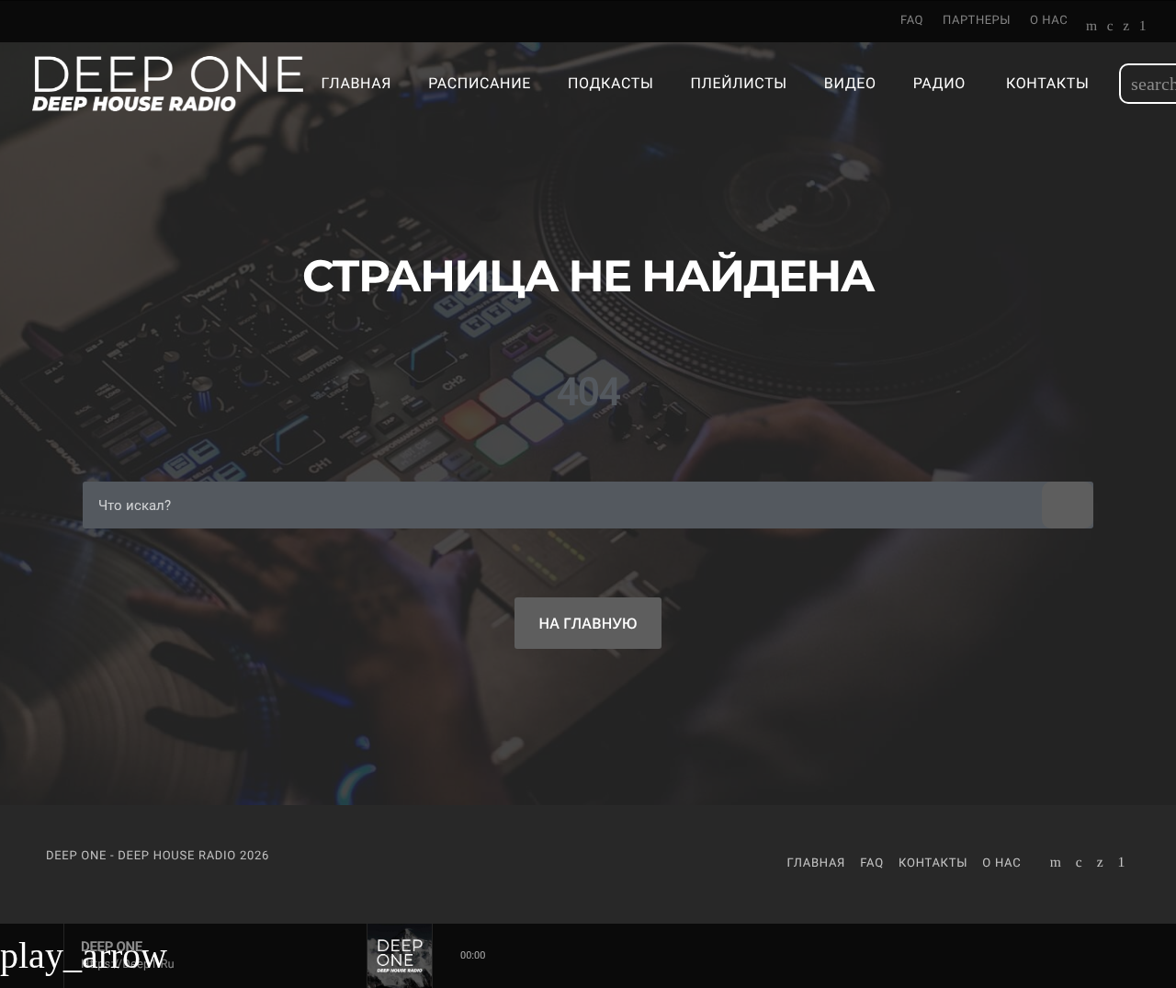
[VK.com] (1110, 27)
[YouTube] (1092, 27)
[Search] (1067, 505)
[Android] (1143, 27)
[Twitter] (1126, 27)
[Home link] (167, 83)
